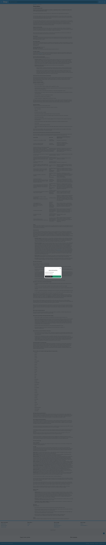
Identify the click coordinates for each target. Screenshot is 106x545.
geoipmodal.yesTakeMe (56, 276)
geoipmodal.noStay (48, 276)
